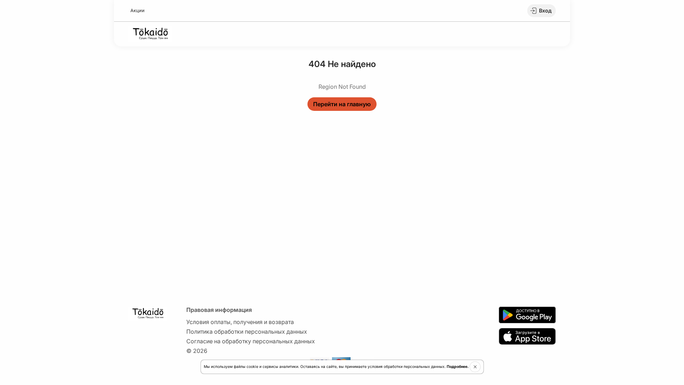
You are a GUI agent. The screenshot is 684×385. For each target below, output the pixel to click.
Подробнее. (457, 366)
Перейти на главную (342, 104)
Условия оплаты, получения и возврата (240, 321)
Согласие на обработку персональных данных (250, 341)
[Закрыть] (475, 366)
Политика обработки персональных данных (246, 331)
